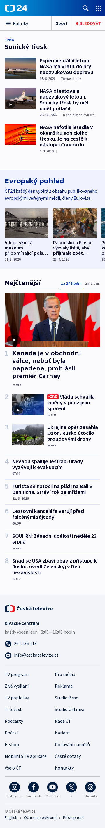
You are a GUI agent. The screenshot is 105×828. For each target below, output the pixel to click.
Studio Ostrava (69, 709)
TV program (17, 674)
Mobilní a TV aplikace (26, 756)
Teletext (13, 709)
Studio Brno (66, 698)
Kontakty (64, 768)
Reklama (64, 686)
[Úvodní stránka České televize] (29, 608)
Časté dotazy (68, 756)
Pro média (65, 674)
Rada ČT (63, 721)
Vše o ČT (13, 768)
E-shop (12, 744)
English (11, 817)
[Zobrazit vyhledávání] (85, 8)
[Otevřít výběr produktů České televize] (98, 8)
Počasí (11, 733)
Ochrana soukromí (40, 817)
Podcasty (14, 721)
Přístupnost (73, 817)
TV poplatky (17, 698)
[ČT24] (16, 8)
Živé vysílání (17, 686)
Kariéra (62, 733)
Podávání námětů (72, 744)
